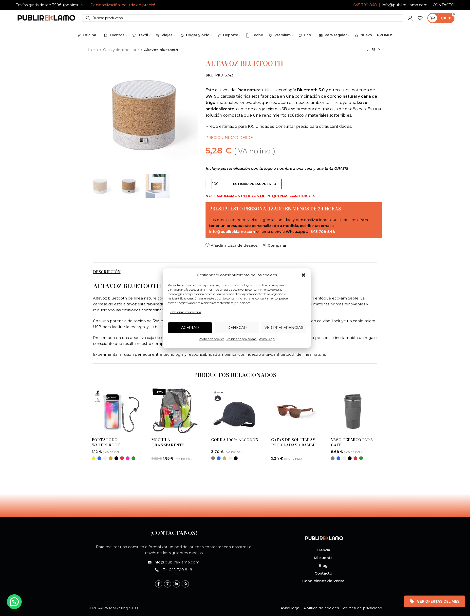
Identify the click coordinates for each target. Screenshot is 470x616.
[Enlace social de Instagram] (167, 584)
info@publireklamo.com (405, 4)
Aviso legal (290, 608)
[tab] (107, 272)
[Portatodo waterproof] (115, 411)
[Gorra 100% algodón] (235, 411)
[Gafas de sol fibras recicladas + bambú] (295, 411)
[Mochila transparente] (175, 411)
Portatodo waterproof (106, 442)
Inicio (93, 49)
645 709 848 (365, 4)
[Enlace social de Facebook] (158, 584)
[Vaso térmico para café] (354, 411)
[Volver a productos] (373, 50)
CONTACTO (443, 4)
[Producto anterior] (367, 50)
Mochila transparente (168, 442)
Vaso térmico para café (352, 442)
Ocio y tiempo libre (121, 49)
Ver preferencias (283, 327)
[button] (303, 275)
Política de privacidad (241, 339)
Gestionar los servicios (185, 312)
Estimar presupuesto (254, 184)
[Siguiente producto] (379, 50)
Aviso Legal (267, 339)
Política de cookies (211, 339)
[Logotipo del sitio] (46, 17)
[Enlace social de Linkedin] (176, 584)
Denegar (237, 327)
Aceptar (190, 327)
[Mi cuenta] (410, 18)
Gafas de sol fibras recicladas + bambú (293, 442)
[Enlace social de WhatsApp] (185, 584)
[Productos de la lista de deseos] (420, 18)
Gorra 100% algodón (234, 440)
